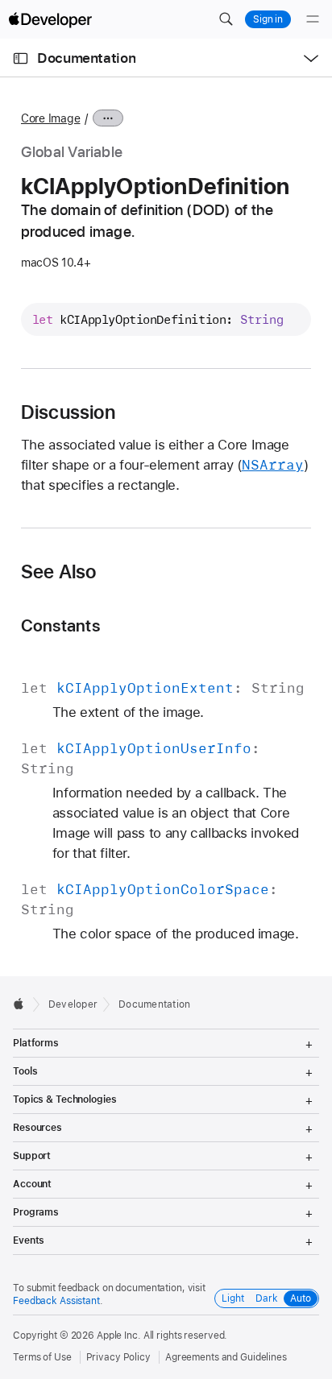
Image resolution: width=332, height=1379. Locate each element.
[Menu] (312, 19)
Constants (60, 625)
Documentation (86, 58)
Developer (73, 1004)
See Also (59, 572)
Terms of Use (42, 1357)
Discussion (68, 412)
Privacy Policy (118, 1357)
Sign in (268, 19)
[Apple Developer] (50, 19)
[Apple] (23, 1003)
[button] (225, 19)
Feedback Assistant (56, 1301)
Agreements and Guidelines (226, 1357)
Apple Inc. (119, 1335)
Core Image (51, 118)
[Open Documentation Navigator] (20, 58)
